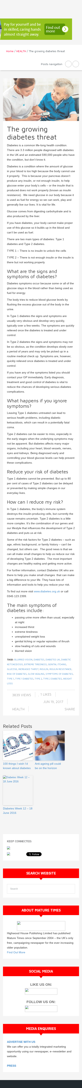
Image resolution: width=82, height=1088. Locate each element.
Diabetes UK (53, 659)
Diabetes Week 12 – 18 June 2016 (17, 810)
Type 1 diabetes (24, 678)
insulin (44, 669)
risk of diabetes (17, 674)
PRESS (11, 1065)
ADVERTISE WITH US (21, 1041)
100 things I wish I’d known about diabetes (17, 766)
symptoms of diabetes (59, 674)
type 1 (10, 678)
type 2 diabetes (52, 678)
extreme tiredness (35, 664)
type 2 (38, 678)
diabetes (39, 659)
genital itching (57, 664)
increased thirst (28, 669)
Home (10, 51)
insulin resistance (60, 669)
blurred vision (23, 659)
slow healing (36, 674)
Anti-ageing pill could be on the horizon (48, 766)
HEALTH (21, 51)
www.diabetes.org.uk (47, 591)
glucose (12, 669)
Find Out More (16, 952)
